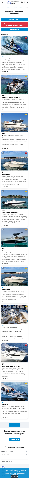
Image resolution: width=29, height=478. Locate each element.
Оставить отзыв (14, 439)
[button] (22, 2)
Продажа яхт (5, 454)
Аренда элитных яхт (6, 461)
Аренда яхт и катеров (7, 451)
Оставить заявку (14, 425)
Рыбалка (3, 458)
